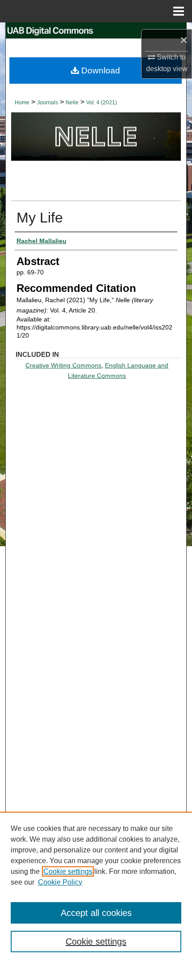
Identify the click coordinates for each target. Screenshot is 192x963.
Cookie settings (67, 871)
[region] (96, 887)
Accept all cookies (96, 913)
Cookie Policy (60, 882)
